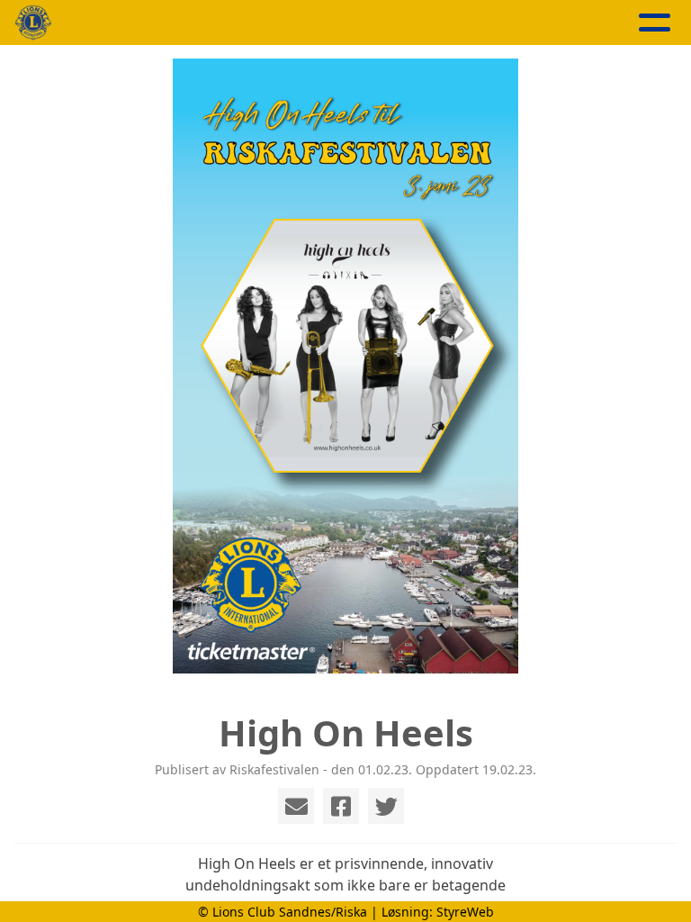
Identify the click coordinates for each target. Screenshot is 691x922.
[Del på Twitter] (386, 806)
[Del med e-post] (296, 806)
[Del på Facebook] (341, 806)
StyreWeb (465, 911)
